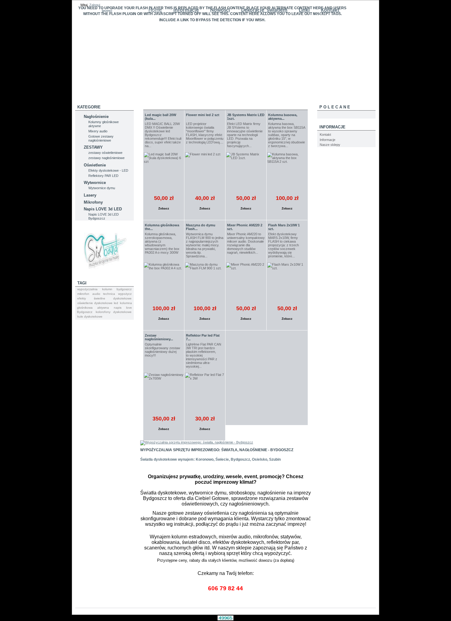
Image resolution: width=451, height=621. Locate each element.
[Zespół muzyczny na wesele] (104, 274)
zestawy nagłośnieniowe (106, 158)
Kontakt (325, 134)
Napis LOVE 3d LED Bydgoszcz (103, 216)
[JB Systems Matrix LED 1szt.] (246, 172)
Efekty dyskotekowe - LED (108, 170)
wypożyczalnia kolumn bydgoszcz (104, 289)
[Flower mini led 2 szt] (205, 172)
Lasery (90, 195)
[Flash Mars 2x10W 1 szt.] (287, 282)
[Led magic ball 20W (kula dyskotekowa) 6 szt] (163, 172)
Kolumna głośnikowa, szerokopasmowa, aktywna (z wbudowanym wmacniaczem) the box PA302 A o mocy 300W (162, 243)
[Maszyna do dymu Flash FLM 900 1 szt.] (205, 282)
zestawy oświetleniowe (105, 152)
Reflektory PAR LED (103, 176)
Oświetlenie (95, 165)
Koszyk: (95, 10)
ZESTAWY (93, 147)
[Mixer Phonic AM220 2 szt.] (246, 282)
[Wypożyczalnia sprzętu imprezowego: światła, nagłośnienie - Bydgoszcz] (196, 442)
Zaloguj (94, 5)
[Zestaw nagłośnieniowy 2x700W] (163, 392)
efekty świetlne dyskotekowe (104, 298)
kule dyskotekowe (89, 316)
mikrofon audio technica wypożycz (104, 293)
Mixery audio (97, 131)
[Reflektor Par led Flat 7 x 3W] (205, 392)
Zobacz (163, 208)
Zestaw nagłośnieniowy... (159, 337)
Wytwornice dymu (101, 188)
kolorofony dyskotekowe (114, 312)
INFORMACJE (332, 127)
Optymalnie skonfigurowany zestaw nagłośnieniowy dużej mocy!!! (162, 349)
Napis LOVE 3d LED (103, 209)
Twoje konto (128, 10)
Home (155, 10)
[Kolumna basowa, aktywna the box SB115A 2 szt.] (287, 172)
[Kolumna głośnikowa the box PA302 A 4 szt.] (163, 282)
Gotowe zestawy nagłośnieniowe (101, 138)
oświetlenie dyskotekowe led (97, 303)
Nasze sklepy (330, 144)
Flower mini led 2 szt (202, 115)
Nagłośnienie (96, 116)
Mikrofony (93, 202)
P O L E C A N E (334, 107)
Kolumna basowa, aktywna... (282, 116)
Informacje (327, 140)
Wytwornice (95, 182)
